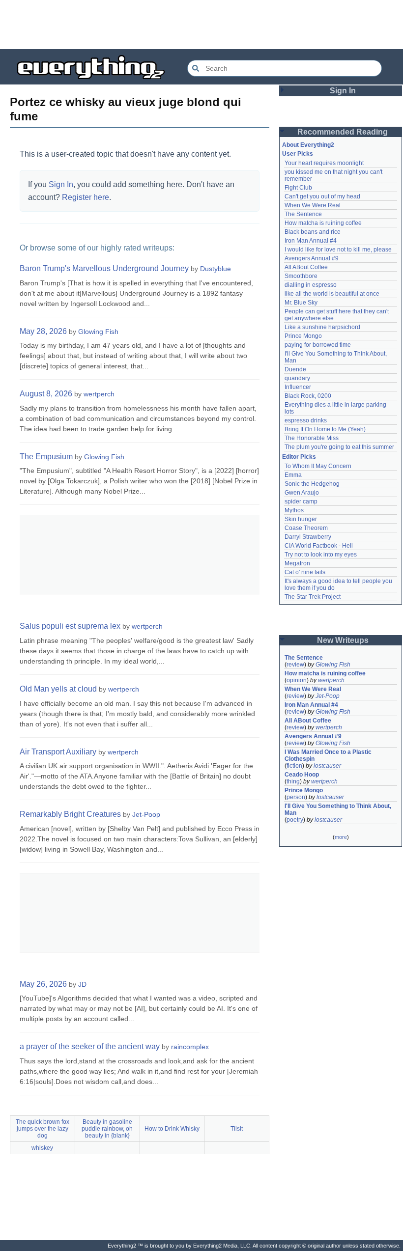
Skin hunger (301, 519)
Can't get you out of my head (322, 196)
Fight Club (298, 187)
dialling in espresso (311, 284)
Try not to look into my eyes (321, 554)
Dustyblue (215, 269)
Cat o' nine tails (305, 572)
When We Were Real (313, 205)
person (296, 797)
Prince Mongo (303, 336)
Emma (293, 475)
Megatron (297, 563)
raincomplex (190, 1047)
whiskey (42, 1147)
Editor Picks (299, 456)
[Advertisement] (201, 24)
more (341, 837)
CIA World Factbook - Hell (319, 545)
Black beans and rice (313, 231)
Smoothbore (301, 276)
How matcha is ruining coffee (323, 223)
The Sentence (303, 214)
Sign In (61, 184)
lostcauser (327, 765)
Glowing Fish (98, 331)
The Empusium (46, 456)
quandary (297, 378)
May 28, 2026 (43, 331)
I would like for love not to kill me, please (338, 249)
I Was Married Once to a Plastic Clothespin (329, 755)
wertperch (99, 394)
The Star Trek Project (313, 596)
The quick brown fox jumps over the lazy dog (42, 1128)
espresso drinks (306, 420)
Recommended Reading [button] (342, 132)
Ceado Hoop (302, 774)
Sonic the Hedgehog (312, 483)
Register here (85, 197)
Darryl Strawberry (308, 536)
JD (82, 984)
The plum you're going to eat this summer (339, 447)
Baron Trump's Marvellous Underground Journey (104, 268)
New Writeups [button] (343, 640)
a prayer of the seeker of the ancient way (90, 1046)
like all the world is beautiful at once (332, 293)
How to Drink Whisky (172, 1128)
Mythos (294, 510)
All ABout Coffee (306, 267)
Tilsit (236, 1128)
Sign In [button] (343, 90)
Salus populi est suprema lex (70, 626)
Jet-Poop (146, 814)
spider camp (301, 501)
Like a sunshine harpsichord (322, 327)
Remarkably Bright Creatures (70, 814)
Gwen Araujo (302, 492)
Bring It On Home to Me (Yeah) (325, 429)
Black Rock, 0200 (308, 395)
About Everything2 (308, 144)
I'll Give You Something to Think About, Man (339, 809)
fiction (294, 765)
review (295, 664)
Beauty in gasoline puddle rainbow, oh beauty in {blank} (107, 1128)
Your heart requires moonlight (324, 163)
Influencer (298, 387)
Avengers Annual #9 (312, 258)
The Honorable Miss (312, 438)
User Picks (297, 153)
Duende (295, 369)
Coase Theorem (306, 528)
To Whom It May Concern (318, 466)
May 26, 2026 (43, 984)
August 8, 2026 (46, 393)
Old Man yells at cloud (58, 689)
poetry (295, 819)
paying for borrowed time (318, 344)
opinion (297, 680)
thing (293, 781)
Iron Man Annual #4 (311, 240)
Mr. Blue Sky (301, 302)
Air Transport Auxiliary (58, 752)
